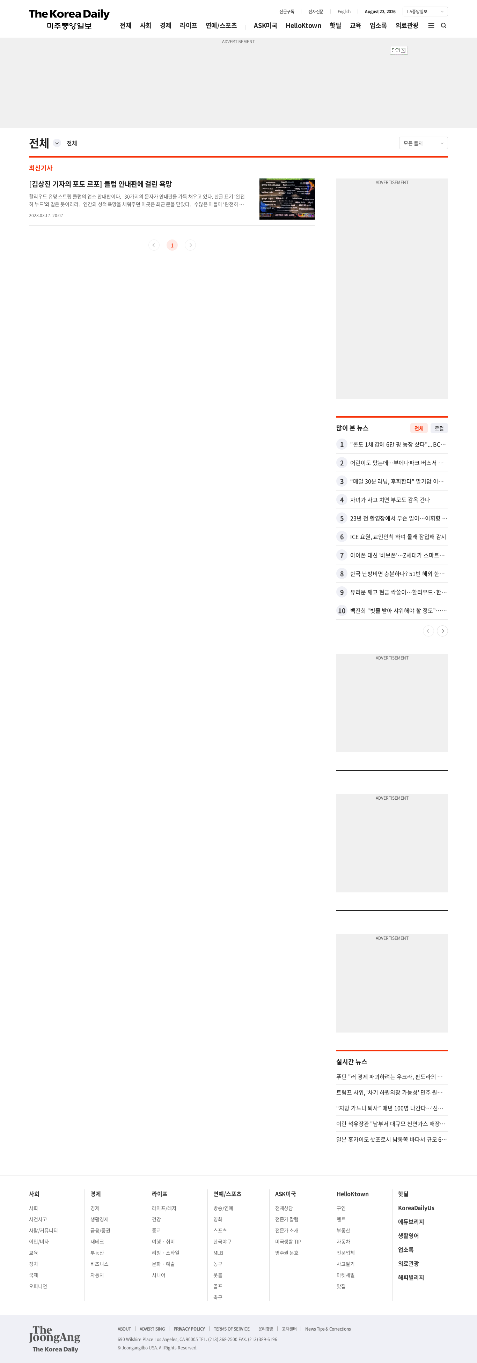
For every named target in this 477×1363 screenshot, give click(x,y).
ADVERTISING (152, 1329)
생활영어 (408, 1235)
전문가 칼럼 (287, 1219)
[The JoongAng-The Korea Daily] (55, 1339)
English (344, 11)
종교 (156, 1230)
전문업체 (346, 1252)
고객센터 (289, 1329)
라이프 (188, 25)
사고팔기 (346, 1263)
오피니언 (38, 1285)
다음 (442, 631)
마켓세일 (346, 1274)
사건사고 (38, 1219)
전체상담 (284, 1207)
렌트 (341, 1219)
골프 (217, 1285)
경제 (165, 25)
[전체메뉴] (431, 25)
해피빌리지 (411, 1277)
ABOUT (124, 1329)
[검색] (444, 25)
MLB (218, 1252)
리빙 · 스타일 (165, 1252)
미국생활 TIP (288, 1241)
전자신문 (315, 11)
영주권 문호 (287, 1252)
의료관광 (407, 25)
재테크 (97, 1241)
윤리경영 (265, 1329)
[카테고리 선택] (57, 143)
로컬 (439, 428)
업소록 (378, 25)
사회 (146, 25)
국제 (33, 1274)
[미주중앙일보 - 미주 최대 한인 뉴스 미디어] (69, 19)
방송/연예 (223, 1207)
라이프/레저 (164, 1207)
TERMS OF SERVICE (232, 1329)
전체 (125, 25)
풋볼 (217, 1274)
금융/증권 (100, 1230)
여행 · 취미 (163, 1241)
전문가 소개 (287, 1230)
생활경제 (99, 1219)
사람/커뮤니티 (43, 1230)
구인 (341, 1207)
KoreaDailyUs (416, 1207)
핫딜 (335, 25)
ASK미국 (265, 25)
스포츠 (220, 1230)
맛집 (341, 1285)
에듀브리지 (411, 1221)
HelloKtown (303, 25)
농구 (217, 1263)
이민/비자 (39, 1241)
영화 (217, 1219)
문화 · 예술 (163, 1263)
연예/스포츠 (221, 25)
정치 (33, 1263)
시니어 (159, 1274)
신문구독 (286, 11)
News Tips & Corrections (328, 1329)
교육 (355, 25)
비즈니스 (99, 1263)
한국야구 (222, 1241)
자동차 (97, 1274)
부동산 (97, 1252)
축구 (217, 1297)
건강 (156, 1219)
